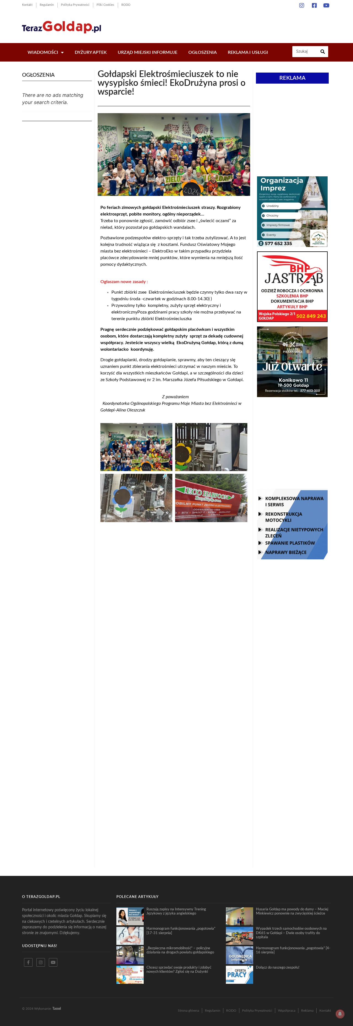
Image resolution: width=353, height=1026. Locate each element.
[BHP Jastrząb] (292, 320)
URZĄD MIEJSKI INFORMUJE (147, 52)
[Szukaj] (322, 51)
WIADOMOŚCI (43, 52)
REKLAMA (292, 78)
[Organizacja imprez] (292, 245)
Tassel (56, 1008)
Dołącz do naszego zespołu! (277, 967)
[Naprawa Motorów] (292, 557)
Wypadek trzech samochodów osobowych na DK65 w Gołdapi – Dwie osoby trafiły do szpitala (291, 933)
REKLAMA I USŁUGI (248, 52)
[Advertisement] (231, 25)
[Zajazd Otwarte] (292, 395)
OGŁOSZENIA (202, 52)
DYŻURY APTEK (91, 52)
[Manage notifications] (340, 1013)
